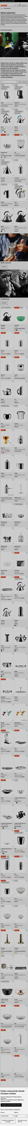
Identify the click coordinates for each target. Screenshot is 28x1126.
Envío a (3, 1112)
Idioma (16, 1112)
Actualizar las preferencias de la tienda (8, 1121)
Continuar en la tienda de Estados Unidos (11, 1105)
